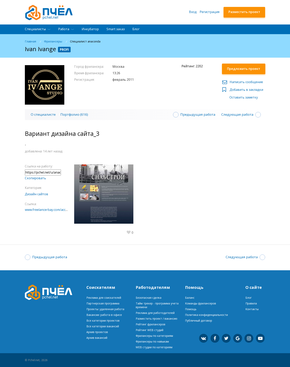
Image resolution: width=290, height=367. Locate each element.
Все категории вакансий (102, 326)
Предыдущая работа (197, 114)
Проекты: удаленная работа (105, 309)
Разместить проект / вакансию (156, 318)
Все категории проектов (103, 320)
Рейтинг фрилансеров (150, 324)
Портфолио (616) (74, 114)
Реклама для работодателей (155, 313)
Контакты (252, 309)
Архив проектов (97, 332)
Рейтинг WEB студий (149, 330)
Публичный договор (198, 320)
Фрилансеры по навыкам (152, 341)
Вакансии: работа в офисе (104, 315)
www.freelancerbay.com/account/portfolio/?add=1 (61, 209)
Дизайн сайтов (36, 194)
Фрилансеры (53, 41)
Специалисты (35, 29)
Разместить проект (244, 12)
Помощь (190, 309)
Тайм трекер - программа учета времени (157, 305)
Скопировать (35, 178)
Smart (116, 29)
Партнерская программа (102, 303)
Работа (63, 29)
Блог (135, 29)
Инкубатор (90, 29)
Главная (30, 41)
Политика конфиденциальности (206, 315)
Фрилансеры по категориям (154, 336)
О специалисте (43, 114)
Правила (251, 303)
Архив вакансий (96, 338)
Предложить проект (243, 69)
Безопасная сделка (148, 297)
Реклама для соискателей (103, 297)
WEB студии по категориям (154, 347)
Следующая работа (237, 114)
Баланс (190, 297)
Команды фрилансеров (200, 303)
